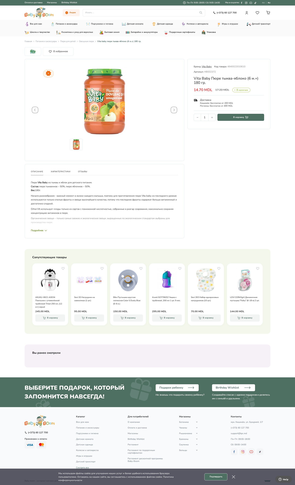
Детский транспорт (85, 461)
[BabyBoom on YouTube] (250, 2)
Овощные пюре (86, 41)
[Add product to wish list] (63, 268)
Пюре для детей (68, 41)
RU (269, 3)
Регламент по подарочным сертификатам (141, 451)
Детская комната (84, 439)
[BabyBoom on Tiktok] (255, 2)
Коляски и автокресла (87, 450)
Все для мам (82, 422)
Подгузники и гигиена (87, 433)
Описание (37, 171)
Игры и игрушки (84, 455)
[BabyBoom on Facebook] (241, 2)
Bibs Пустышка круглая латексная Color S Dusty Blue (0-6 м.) (126, 300)
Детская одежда (84, 444)
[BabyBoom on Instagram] (246, 2)
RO (263, 3)
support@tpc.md (239, 433)
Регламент (133, 444)
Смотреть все (82, 467)
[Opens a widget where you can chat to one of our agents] (283, 479)
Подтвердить (216, 476)
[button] (35, 110)
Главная (28, 41)
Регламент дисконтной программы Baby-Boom (145, 460)
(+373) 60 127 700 (240, 427)
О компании (134, 422)
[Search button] (201, 13)
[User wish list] (257, 13)
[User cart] (268, 13)
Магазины (52, 2)
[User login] (246, 13)
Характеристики (60, 171)
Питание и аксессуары (46, 41)
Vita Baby (207, 66)
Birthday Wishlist (69, 2)
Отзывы (82, 171)
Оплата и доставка (33, 2)
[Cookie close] (233, 477)
